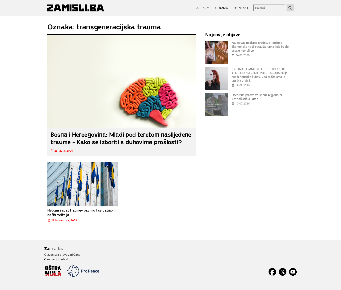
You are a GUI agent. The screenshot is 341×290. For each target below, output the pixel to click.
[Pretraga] (290, 7)
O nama (221, 7)
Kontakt (241, 7)
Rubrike (201, 7)
